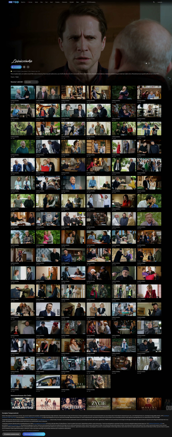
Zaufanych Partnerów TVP (14, 425)
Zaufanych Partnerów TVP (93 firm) (33, 417)
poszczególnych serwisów (43, 419)
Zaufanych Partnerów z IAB (155, 423)
